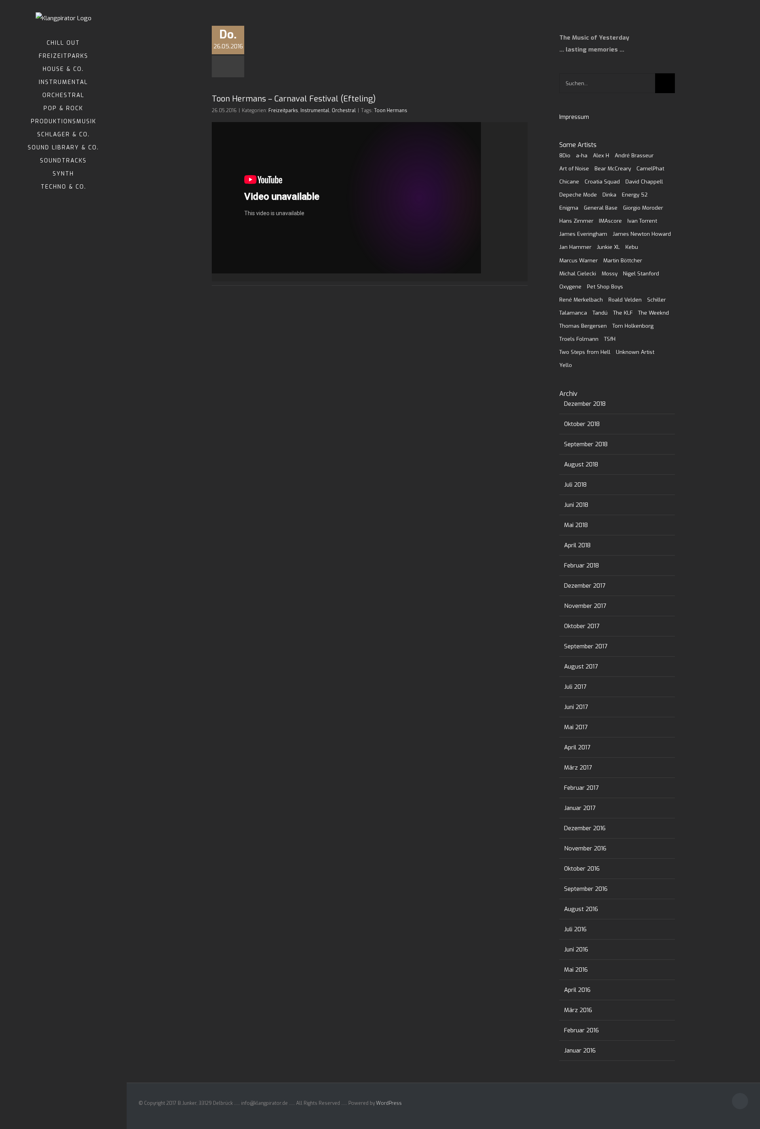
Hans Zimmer (576, 220)
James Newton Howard (642, 233)
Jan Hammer (575, 246)
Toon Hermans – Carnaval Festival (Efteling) (294, 99)
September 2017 (585, 646)
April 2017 (577, 747)
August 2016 (581, 909)
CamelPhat (650, 168)
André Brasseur (634, 155)
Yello (565, 365)
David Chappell (644, 181)
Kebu (631, 246)
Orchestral (344, 110)
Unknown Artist (635, 351)
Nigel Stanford (641, 273)
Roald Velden (625, 299)
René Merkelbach (581, 299)
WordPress (389, 1103)
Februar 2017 (581, 788)
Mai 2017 (575, 727)
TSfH (610, 338)
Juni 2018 (576, 505)
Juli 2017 (575, 687)
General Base (601, 207)
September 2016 (586, 889)
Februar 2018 (581, 565)
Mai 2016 (576, 970)
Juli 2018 (575, 485)
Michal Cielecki (577, 273)
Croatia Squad (602, 181)
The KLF (623, 312)
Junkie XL (608, 246)
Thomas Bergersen (583, 325)
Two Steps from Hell (584, 351)
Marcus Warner (578, 260)
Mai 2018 (576, 525)
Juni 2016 (576, 949)
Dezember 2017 (584, 586)
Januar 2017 (579, 808)
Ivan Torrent (642, 220)
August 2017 (581, 667)
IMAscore (610, 220)
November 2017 (585, 606)
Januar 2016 (580, 1050)
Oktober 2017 (581, 626)
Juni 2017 (576, 707)
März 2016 (578, 1010)
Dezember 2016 (585, 828)
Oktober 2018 (582, 424)
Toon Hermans (390, 110)
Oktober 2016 (582, 869)
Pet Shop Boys (605, 286)
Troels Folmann (578, 338)
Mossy (610, 273)
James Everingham (583, 233)
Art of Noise (574, 168)
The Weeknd (653, 312)
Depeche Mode (578, 194)
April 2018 (577, 545)
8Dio (564, 155)
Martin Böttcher (622, 260)
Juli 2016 (575, 929)
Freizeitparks (283, 110)
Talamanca (573, 312)
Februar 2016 (581, 1030)
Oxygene (570, 286)
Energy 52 (635, 194)
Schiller (656, 299)
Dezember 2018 (585, 404)
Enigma (568, 207)
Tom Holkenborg (633, 325)
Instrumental (314, 110)
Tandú (600, 312)
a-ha (581, 155)
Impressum (574, 117)
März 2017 (578, 768)
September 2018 (586, 444)
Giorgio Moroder (643, 207)
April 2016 (577, 990)
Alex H (601, 155)
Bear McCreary (613, 168)
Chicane (569, 181)
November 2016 (585, 848)
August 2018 (581, 464)
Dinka (609, 194)
